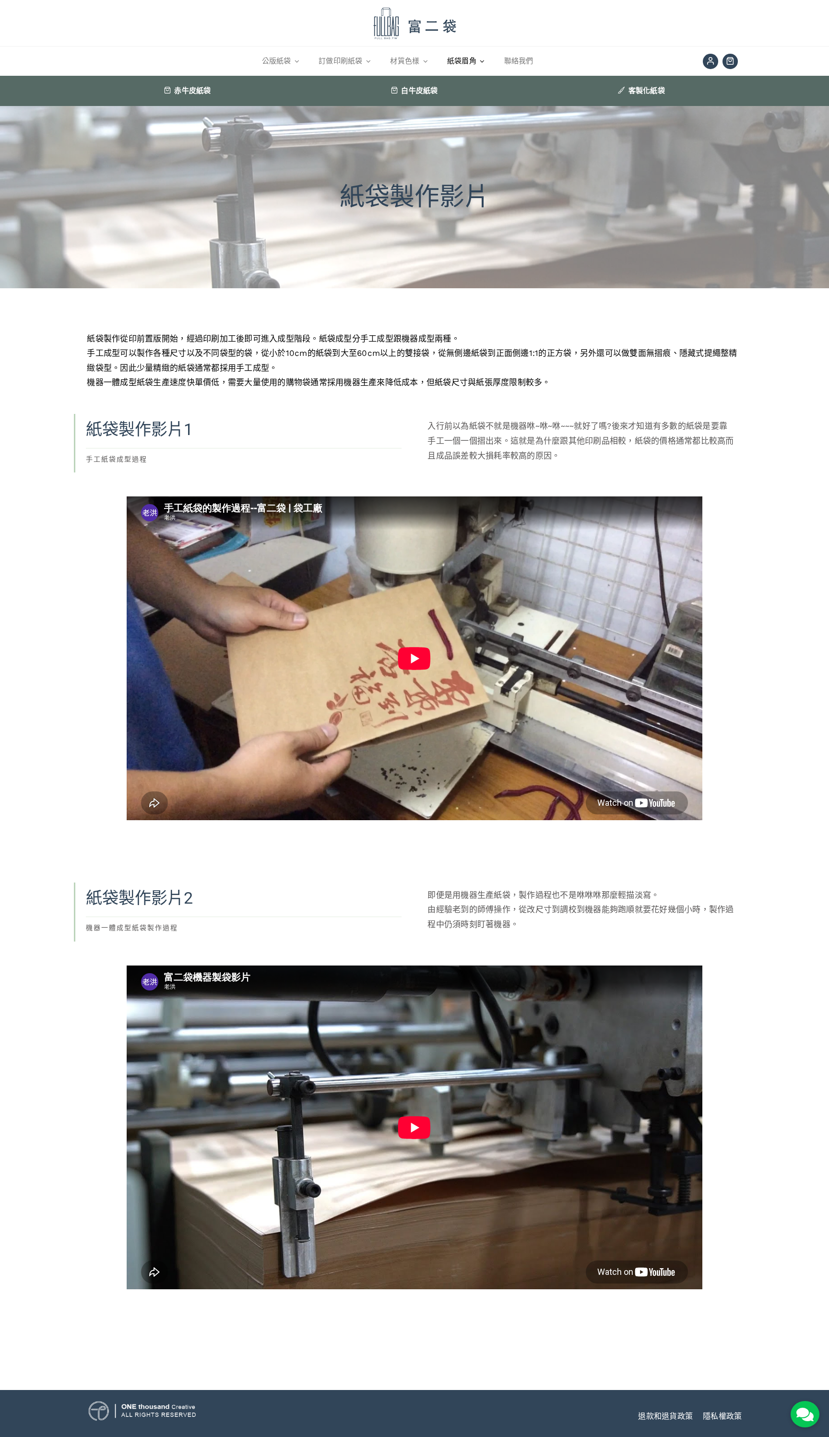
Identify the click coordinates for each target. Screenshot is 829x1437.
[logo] (414, 7)
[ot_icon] (142, 1405)
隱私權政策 (722, 1416)
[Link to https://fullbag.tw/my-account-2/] (710, 61)
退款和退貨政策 (665, 1416)
